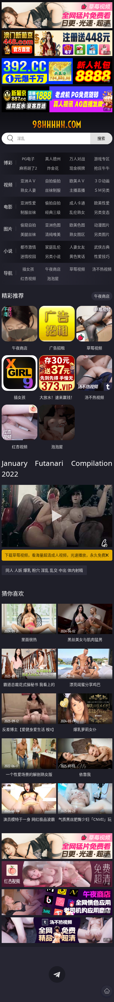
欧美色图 (77, 225)
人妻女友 (77, 247)
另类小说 (53, 256)
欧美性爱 (102, 202)
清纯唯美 (53, 234)
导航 (8, 273)
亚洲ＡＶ (28, 180)
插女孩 (28, 269)
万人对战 (77, 158)
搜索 (101, 138)
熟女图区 (77, 234)
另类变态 (102, 212)
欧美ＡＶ (77, 180)
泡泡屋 (53, 278)
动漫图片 (102, 225)
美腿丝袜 (28, 234)
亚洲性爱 (28, 202)
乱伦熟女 (77, 212)
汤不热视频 (102, 269)
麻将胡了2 (28, 168)
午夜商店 (53, 269)
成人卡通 (77, 202)
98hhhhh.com (56, 124)
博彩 (8, 163)
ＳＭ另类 (102, 190)
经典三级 (53, 212)
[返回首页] (106, 990)
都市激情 (28, 247)
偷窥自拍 (28, 225)
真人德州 (53, 158)
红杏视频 (28, 278)
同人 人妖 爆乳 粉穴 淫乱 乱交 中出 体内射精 (44, 570)
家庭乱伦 (53, 247)
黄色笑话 (77, 256)
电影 (8, 207)
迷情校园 (28, 256)
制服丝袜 (28, 212)
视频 (8, 185)
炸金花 (53, 168)
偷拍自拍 (53, 202)
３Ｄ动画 (102, 180)
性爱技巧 (102, 256)
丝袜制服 (53, 190)
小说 (8, 251)
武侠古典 (102, 247)
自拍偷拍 (53, 180)
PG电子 (28, 158)
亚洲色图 (53, 225)
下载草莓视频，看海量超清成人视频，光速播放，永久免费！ (57, 555)
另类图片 (102, 234)
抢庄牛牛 (102, 168)
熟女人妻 (28, 190)
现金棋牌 (77, 168)
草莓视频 (77, 269)
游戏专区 (102, 158)
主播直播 (77, 190)
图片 (8, 229)
